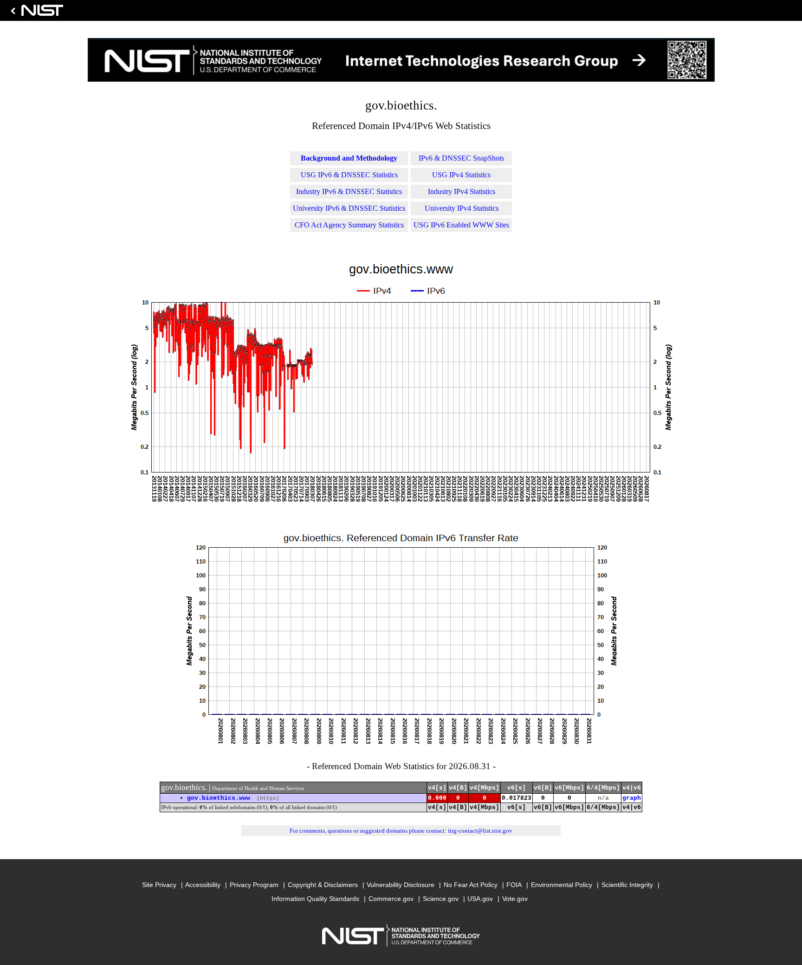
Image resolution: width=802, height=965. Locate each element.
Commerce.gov (391, 898)
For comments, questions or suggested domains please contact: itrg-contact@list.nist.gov (401, 830)
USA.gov (480, 898)
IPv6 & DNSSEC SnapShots (461, 158)
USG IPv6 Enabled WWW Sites (461, 225)
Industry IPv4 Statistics (461, 191)
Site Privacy (159, 884)
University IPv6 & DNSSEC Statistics (349, 208)
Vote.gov (515, 898)
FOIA (514, 884)
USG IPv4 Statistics (461, 175)
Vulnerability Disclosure (400, 884)
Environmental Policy (561, 884)
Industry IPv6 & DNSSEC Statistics (349, 191)
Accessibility (202, 884)
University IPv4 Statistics (461, 208)
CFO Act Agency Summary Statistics (349, 225)
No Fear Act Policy (471, 884)
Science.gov (441, 898)
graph (631, 798)
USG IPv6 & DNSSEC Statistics (349, 175)
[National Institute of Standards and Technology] (35, 13)
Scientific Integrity (627, 884)
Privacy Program (254, 884)
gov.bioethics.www (218, 798)
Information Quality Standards (315, 898)
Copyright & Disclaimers (323, 884)
